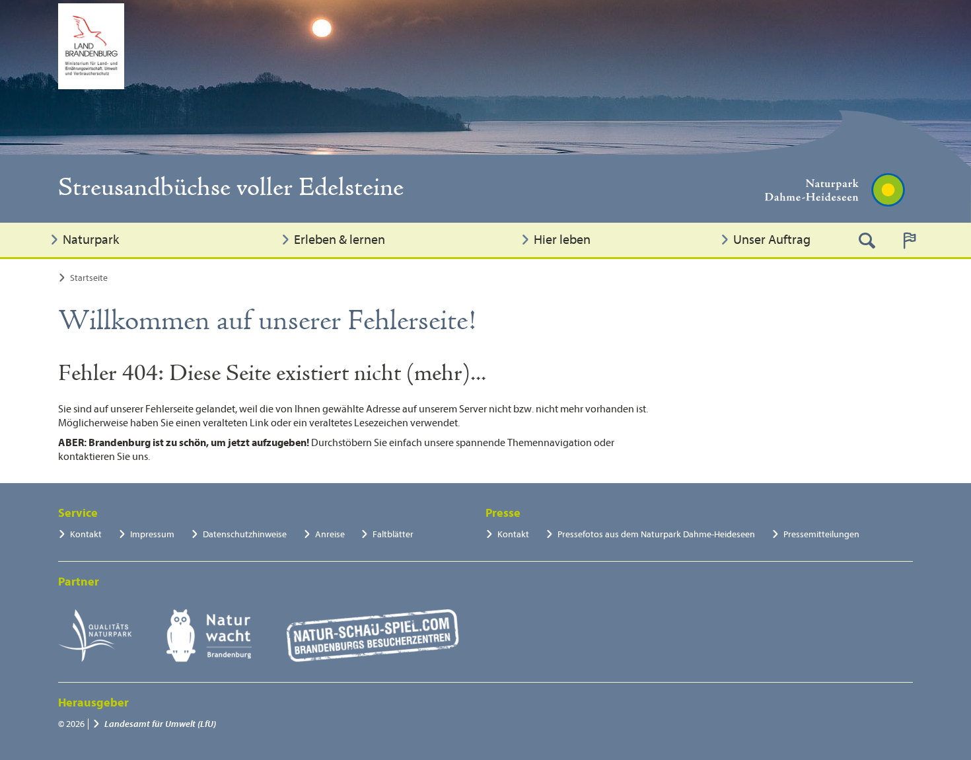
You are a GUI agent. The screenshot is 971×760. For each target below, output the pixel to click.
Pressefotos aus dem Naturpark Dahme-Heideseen (656, 534)
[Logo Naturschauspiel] (373, 635)
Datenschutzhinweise (245, 534)
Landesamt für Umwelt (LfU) (160, 724)
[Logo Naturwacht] (209, 635)
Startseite (89, 278)
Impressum (152, 534)
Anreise (330, 534)
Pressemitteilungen (821, 534)
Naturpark (91, 239)
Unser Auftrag (771, 239)
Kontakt (86, 534)
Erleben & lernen (339, 239)
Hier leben (562, 239)
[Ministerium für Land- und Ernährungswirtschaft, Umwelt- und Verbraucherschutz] (91, 46)
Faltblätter (393, 534)
